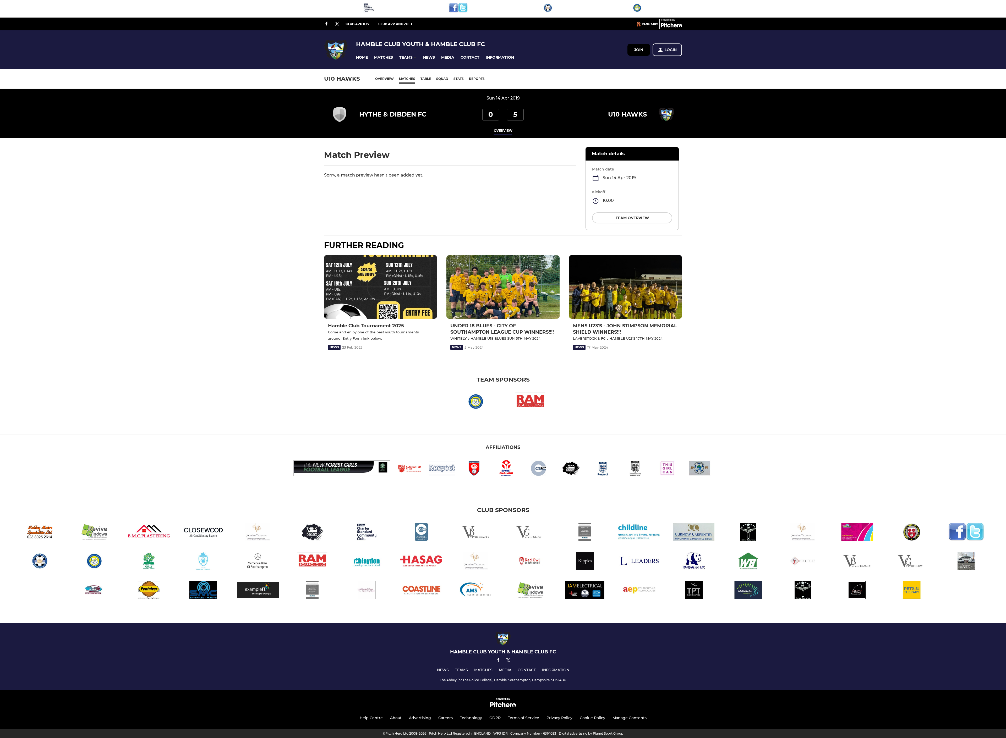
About (396, 717)
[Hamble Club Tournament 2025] (380, 287)
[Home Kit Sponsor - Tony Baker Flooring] (585, 533)
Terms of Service (523, 717)
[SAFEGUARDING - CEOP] (421, 533)
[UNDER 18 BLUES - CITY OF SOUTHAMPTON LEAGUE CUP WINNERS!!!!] (502, 287)
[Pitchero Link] (671, 26)
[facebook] (326, 24)
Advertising (420, 717)
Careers (445, 717)
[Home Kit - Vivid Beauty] (476, 533)
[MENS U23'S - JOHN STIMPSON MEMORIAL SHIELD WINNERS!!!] (625, 287)
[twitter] (337, 24)
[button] (362, 57)
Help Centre (371, 717)
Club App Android (395, 24)
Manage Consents (630, 717)
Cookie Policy (592, 717)
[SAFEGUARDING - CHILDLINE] (639, 533)
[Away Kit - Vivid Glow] (530, 533)
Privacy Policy (559, 717)
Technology (471, 717)
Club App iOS (357, 24)
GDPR (495, 717)
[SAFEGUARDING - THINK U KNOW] (312, 533)
